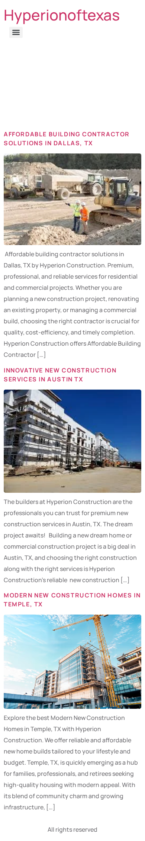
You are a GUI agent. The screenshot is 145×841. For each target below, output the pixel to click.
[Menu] (16, 32)
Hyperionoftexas (62, 14)
